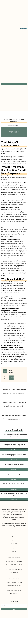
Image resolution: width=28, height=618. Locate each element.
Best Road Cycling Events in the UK (14, 464)
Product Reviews (14, 546)
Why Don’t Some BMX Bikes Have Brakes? (14, 415)
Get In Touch (14, 83)
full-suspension (9, 241)
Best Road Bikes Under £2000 (14, 590)
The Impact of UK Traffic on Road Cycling (14, 402)
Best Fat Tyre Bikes (14, 596)
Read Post (14, 440)
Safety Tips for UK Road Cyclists (14, 474)
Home (14, 540)
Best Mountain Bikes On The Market (14, 567)
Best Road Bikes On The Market (14, 569)
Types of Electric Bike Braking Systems (14, 389)
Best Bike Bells (14, 593)
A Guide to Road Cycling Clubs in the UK (14, 484)
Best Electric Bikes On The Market (14, 561)
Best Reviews (14, 543)
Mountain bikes (5, 148)
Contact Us (14, 554)
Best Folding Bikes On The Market (14, 564)
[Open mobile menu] (2, 28)
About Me (14, 551)
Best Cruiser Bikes (14, 575)
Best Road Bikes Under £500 (14, 585)
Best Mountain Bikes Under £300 (14, 582)
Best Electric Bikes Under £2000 (14, 588)
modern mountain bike (13, 163)
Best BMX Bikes (14, 572)
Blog (14, 548)
